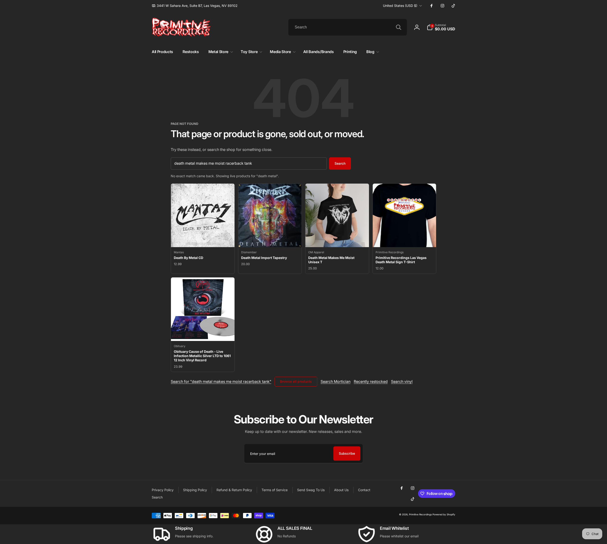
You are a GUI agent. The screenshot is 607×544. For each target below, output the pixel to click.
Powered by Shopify (443, 514)
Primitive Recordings (420, 514)
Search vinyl (402, 381)
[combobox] (347, 27)
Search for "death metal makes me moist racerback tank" (221, 381)
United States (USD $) (400, 6)
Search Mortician (335, 381)
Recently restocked (371, 381)
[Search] (398, 27)
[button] (441, 27)
